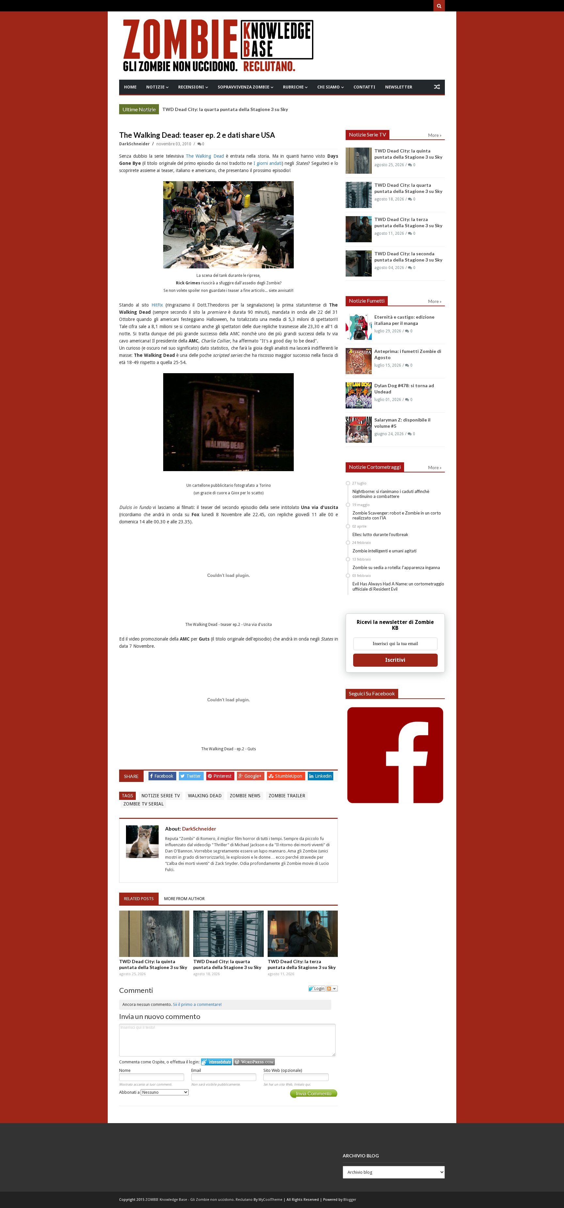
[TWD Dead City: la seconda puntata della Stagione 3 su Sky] (359, 263)
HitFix (157, 305)
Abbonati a (130, 1092)
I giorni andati (268, 163)
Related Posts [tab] (139, 898)
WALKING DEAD (205, 795)
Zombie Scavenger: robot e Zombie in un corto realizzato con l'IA (396, 515)
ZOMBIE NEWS (245, 795)
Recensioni (191, 87)
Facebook (164, 776)
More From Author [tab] (184, 898)
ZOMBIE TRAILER (287, 795)
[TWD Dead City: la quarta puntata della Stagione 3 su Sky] (228, 934)
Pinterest (223, 776)
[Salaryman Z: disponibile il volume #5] (359, 430)
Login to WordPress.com (254, 1061)
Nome (125, 1070)
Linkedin (323, 776)
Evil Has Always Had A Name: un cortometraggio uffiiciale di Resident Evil (398, 586)
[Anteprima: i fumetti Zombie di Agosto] (359, 361)
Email (196, 1070)
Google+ (253, 776)
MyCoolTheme (270, 1200)
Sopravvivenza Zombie (243, 87)
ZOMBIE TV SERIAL (143, 803)
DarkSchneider (135, 144)
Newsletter (398, 87)
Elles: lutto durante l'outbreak (380, 534)
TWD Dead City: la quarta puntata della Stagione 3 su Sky (225, 109)
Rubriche (293, 87)
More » (149, 110)
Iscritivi (395, 660)
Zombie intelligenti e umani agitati (384, 550)
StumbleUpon (289, 776)
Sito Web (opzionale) (282, 1070)
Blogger (349, 1200)
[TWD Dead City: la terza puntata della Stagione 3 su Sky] (303, 934)
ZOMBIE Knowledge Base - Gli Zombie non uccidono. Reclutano (199, 1200)
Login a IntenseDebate (216, 1061)
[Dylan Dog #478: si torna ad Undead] (359, 395)
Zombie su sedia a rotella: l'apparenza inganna (396, 567)
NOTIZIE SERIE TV (160, 795)
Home (130, 87)
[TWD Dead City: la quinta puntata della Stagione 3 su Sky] (154, 934)
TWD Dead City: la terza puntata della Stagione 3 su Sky (302, 964)
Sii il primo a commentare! (197, 1004)
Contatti (364, 87)
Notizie (155, 87)
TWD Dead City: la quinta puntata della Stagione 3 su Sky (153, 964)
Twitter (194, 776)
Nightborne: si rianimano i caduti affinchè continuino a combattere (390, 494)
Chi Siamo (328, 87)
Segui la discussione (332, 989)
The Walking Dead (205, 156)
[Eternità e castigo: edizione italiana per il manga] (359, 327)
